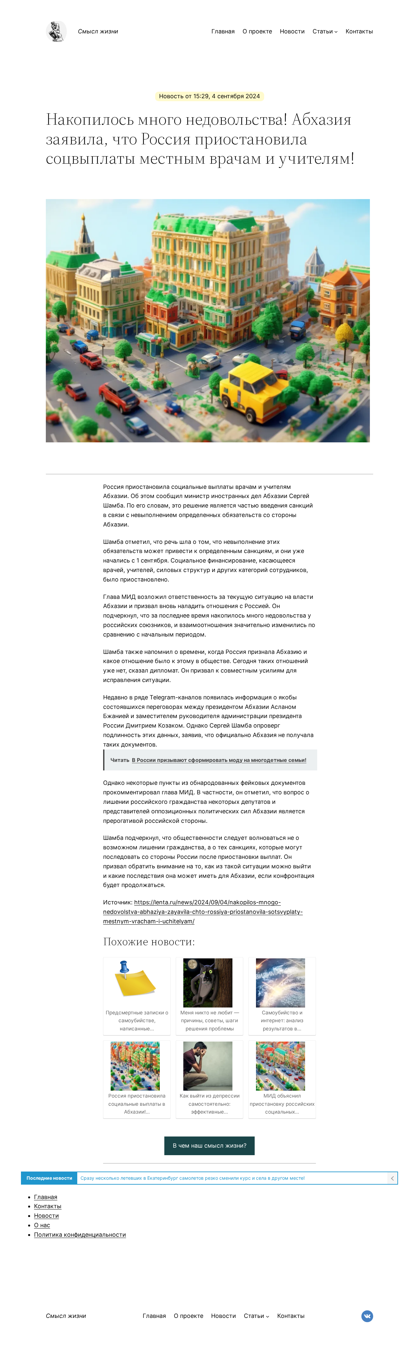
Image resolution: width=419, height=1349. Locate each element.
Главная (45, 1196)
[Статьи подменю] (336, 31)
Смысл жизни (98, 31)
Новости (46, 1215)
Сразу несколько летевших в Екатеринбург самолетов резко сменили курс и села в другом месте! (193, 1178)
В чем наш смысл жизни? (209, 1145)
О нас (42, 1225)
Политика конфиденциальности (80, 1234)
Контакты (48, 1206)
